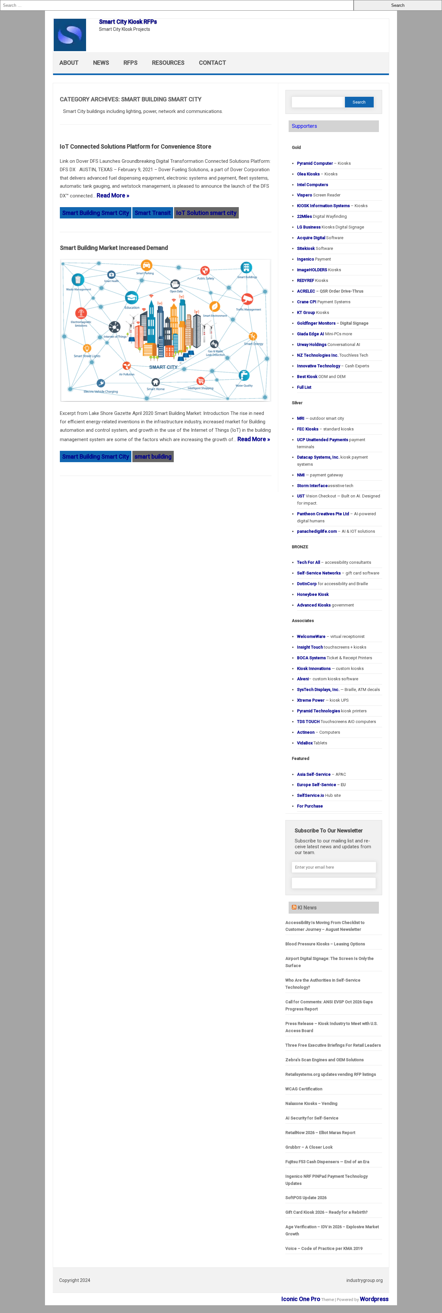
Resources (168, 62)
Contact (212, 62)
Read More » (113, 195)
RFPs (131, 62)
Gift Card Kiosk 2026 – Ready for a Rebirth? (326, 1212)
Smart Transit (153, 212)
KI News (307, 908)
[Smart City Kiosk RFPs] (73, 49)
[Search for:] (177, 5)
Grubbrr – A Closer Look (309, 1147)
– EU (321, 784)
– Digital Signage (333, 323)
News (101, 62)
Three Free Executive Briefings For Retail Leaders (333, 1045)
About (69, 62)
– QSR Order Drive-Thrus (330, 291)
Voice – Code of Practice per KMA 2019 (323, 1248)
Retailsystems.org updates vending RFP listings (330, 1074)
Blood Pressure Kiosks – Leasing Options (325, 943)
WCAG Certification (303, 1088)
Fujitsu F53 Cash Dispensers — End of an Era (327, 1161)
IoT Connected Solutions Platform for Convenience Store (135, 146)
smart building (153, 456)
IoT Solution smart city (206, 212)
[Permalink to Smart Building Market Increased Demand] (165, 404)
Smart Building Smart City (95, 212)
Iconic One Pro (301, 1299)
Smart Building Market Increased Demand (114, 247)
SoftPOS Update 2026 (305, 1197)
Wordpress (374, 1299)
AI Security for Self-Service (311, 1118)
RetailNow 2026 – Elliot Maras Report (320, 1132)
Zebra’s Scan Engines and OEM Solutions (324, 1059)
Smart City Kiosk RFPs (128, 21)
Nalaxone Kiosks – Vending (311, 1103)
